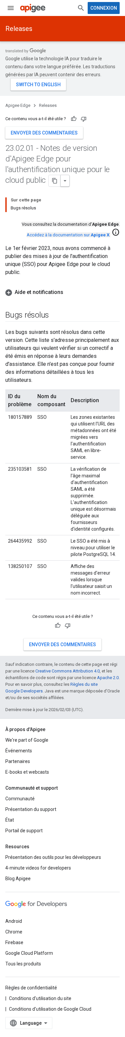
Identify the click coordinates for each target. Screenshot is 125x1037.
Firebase (14, 942)
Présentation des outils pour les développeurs (53, 857)
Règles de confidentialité (31, 987)
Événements (18, 750)
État (9, 820)
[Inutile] (84, 119)
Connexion (103, 8)
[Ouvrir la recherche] (81, 8)
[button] (62, 292)
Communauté (20, 798)
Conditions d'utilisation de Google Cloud (50, 1009)
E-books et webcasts (27, 772)
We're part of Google (26, 740)
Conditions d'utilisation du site (40, 998)
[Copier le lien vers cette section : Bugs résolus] (55, 316)
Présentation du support (30, 809)
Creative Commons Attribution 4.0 (67, 670)
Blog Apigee (18, 878)
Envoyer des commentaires (44, 132)
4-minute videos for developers (38, 868)
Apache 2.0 (108, 677)
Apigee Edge (17, 105)
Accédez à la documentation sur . (68, 234)
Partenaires (17, 761)
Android (13, 921)
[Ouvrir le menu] (10, 8)
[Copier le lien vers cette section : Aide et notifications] (70, 292)
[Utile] (74, 119)
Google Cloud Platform (29, 953)
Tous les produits (23, 963)
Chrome (13, 931)
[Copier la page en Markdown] (55, 180)
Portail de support (24, 830)
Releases (18, 29)
